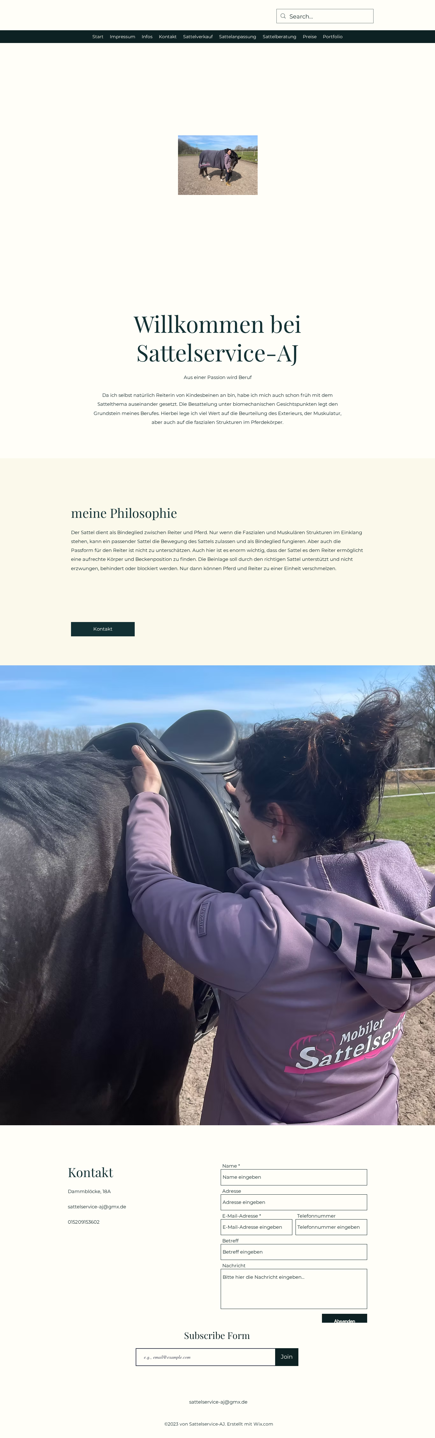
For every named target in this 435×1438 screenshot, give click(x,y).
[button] (103, 629)
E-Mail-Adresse (240, 1215)
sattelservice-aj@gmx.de (97, 1207)
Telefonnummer (316, 1215)
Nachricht (234, 1265)
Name (229, 1165)
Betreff (230, 1240)
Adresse (231, 1191)
